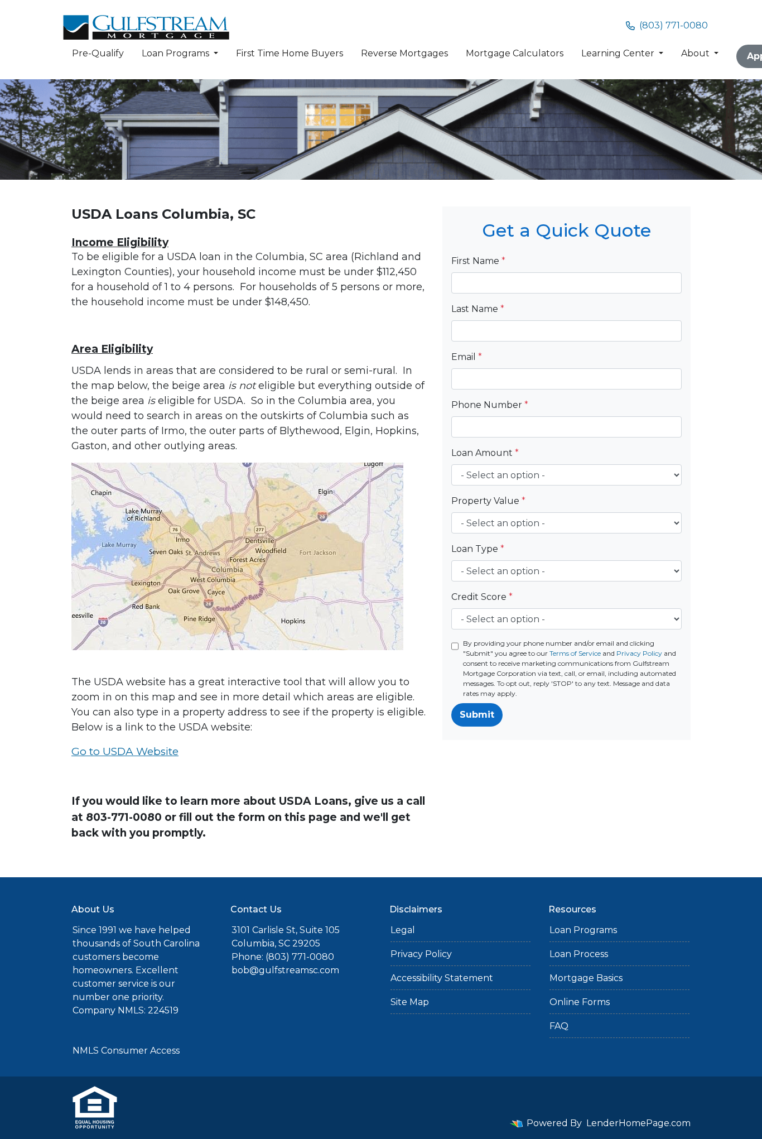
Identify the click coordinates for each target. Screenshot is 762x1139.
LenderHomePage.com (638, 1123)
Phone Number (489, 405)
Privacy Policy (639, 653)
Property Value (488, 501)
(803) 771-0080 (673, 25)
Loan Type (477, 549)
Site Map (409, 1002)
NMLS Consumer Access (126, 1050)
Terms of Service (575, 653)
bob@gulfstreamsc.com (285, 970)
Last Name (477, 309)
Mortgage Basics (586, 978)
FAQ (558, 1026)
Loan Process (578, 954)
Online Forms (579, 1002)
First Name (478, 261)
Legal (402, 930)
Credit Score (482, 597)
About (696, 53)
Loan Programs (176, 53)
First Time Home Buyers (289, 53)
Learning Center (619, 53)
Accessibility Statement (441, 978)
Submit (477, 714)
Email (466, 357)
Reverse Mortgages (404, 53)
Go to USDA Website (125, 751)
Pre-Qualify (98, 53)
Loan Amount (485, 453)
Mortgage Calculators (514, 53)
